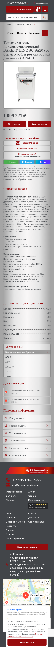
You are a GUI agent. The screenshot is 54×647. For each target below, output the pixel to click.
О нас (10, 33)
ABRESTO (9, 366)
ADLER (8, 371)
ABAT (7, 362)
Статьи (10, 534)
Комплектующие (36, 499)
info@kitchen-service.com (25, 484)
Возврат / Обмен (15, 521)
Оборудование (14, 491)
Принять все (27, 642)
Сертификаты (36, 521)
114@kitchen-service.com (27, 148)
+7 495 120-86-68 (16, 3)
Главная (10, 24)
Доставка (33, 517)
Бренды (10, 529)
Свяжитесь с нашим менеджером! (27, 155)
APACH (8, 357)
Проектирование (15, 538)
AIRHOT (8, 376)
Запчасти (11, 495)
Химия (31, 491)
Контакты (11, 525)
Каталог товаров (25, 24)
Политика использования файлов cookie (25, 635)
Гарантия (34, 33)
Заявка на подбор (27, 546)
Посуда (10, 499)
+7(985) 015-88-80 (29, 142)
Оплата (21, 33)
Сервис (32, 495)
